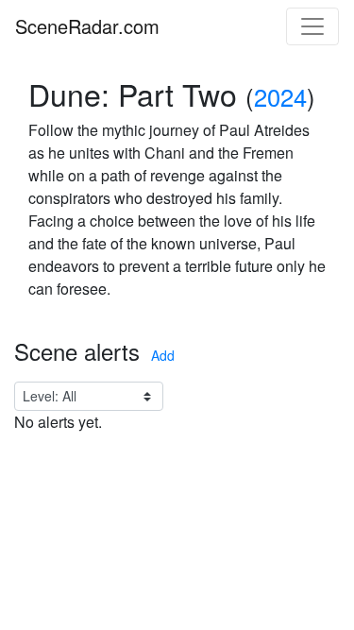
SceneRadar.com (87, 26)
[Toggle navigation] (312, 26)
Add (163, 355)
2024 (280, 96)
